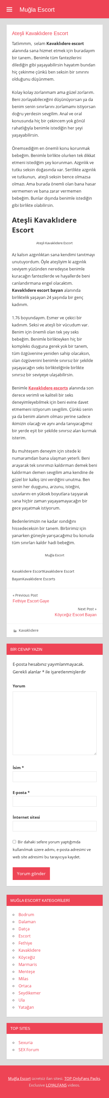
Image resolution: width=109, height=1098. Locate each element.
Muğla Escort (37, 9)
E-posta (21, 792)
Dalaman (27, 921)
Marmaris (28, 964)
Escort (25, 936)
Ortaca (25, 986)
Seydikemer (30, 993)
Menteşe (27, 971)
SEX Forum (29, 1049)
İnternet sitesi (26, 817)
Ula (22, 1000)
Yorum (19, 685)
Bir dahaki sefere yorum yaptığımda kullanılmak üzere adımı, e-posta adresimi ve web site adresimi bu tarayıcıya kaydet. (52, 849)
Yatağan (26, 1007)
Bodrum (26, 914)
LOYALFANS (56, 1085)
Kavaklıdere (29, 630)
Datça (24, 929)
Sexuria (26, 1042)
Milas (23, 978)
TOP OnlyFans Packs (82, 1078)
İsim (18, 767)
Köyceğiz (27, 957)
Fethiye (25, 943)
